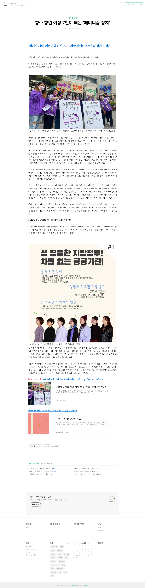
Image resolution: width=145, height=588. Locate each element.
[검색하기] (121, 4)
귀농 (60, 572)
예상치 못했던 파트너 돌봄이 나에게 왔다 (38, 474)
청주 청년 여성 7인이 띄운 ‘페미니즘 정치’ (72, 22)
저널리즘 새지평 (72, 18)
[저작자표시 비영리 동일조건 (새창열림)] (55, 446)
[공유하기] (36, 446)
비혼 (52, 576)
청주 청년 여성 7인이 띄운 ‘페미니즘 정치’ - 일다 (61, 379)
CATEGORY (130, 4)
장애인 (63, 565)
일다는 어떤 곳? (30, 527)
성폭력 (61, 547)
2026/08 (83, 543)
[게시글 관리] (39, 446)
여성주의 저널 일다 (55, 565)
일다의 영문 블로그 (31, 549)
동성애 (52, 558)
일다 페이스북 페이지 (31, 555)
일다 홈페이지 (29, 546)
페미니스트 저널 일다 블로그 (41, 497)
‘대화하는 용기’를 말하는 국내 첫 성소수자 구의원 (86, 468)
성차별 (52, 550)
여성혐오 (66, 554)
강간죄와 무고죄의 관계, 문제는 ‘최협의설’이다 (86, 471)
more (68, 543)
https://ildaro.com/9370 (92, 379)
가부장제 (53, 572)
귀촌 (65, 572)
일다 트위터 (29, 552)
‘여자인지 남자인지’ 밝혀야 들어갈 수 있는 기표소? (87, 474)
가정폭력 (60, 550)
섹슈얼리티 (54, 547)
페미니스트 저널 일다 (61, 568)
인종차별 (60, 558)
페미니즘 (53, 554)
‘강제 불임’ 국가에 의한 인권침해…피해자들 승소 (40, 471)
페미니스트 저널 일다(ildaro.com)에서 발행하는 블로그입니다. (49, 500)
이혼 (66, 558)
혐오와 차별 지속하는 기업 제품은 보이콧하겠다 (40, 468)
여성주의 (53, 561)
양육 (52, 568)
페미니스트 (61, 561)
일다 (12, 3)
